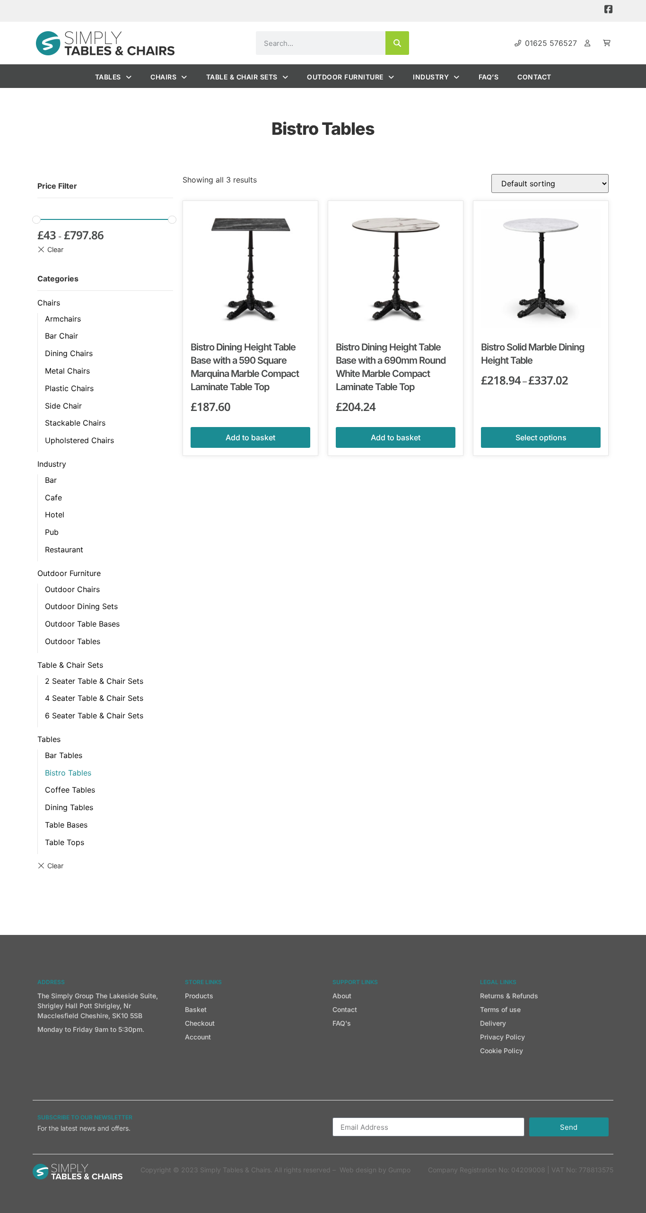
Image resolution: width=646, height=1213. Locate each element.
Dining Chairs (69, 353)
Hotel (54, 514)
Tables (108, 77)
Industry (431, 77)
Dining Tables (69, 807)
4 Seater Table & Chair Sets (94, 698)
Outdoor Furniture (345, 77)
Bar (51, 480)
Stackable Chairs (75, 423)
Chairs (163, 77)
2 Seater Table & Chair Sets (94, 681)
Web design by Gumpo (375, 1170)
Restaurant (64, 549)
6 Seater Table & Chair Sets (94, 715)
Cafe (53, 497)
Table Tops (64, 842)
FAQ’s (489, 77)
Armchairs (63, 318)
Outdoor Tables (72, 641)
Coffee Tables (70, 789)
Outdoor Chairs (72, 589)
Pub (52, 532)
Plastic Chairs (69, 388)
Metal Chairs (67, 370)
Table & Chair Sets (242, 77)
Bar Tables (63, 755)
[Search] (397, 43)
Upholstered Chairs (79, 440)
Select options (541, 437)
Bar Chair (61, 335)
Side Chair (63, 405)
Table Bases (66, 824)
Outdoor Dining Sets (81, 606)
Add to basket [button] (250, 437)
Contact (534, 77)
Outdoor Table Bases (82, 623)
